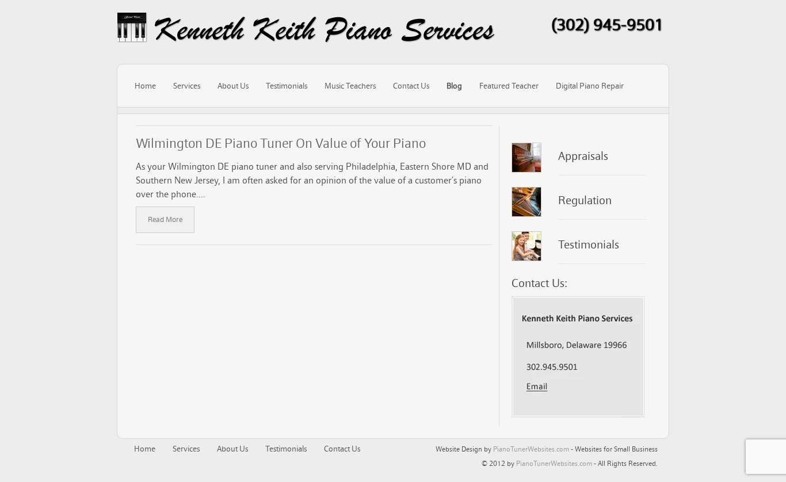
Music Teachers (350, 86)
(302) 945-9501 (607, 24)
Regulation (585, 200)
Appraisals (583, 155)
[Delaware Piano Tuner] (306, 29)
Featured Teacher (509, 86)
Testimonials (286, 86)
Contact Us (411, 86)
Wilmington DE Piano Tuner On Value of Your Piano (281, 143)
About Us (233, 86)
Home (145, 86)
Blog (454, 86)
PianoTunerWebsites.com (531, 449)
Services (186, 86)
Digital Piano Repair (590, 86)
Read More (165, 219)
